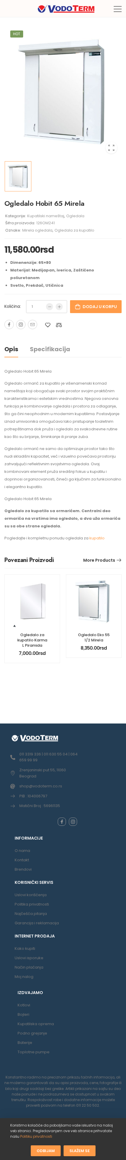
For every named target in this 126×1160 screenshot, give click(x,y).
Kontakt (22, 860)
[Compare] (59, 324)
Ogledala (75, 216)
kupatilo (97, 538)
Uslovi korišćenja (31, 895)
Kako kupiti (25, 948)
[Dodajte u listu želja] (48, 325)
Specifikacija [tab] (50, 349)
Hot (16, 33)
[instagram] (73, 822)
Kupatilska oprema (36, 1024)
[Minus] (49, 306)
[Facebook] (9, 324)
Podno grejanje (32, 1033)
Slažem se (79, 1150)
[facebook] (62, 822)
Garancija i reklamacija (37, 923)
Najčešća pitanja (31, 913)
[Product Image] (63, 92)
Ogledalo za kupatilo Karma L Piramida (32, 640)
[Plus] (59, 306)
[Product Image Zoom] (111, 148)
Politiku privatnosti (36, 1136)
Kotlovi (24, 1005)
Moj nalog (24, 976)
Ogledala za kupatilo (74, 230)
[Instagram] (20, 324)
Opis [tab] (11, 349)
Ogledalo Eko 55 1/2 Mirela (94, 637)
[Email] (32, 324)
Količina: (12, 306)
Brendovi (23, 869)
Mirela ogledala (37, 230)
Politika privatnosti (32, 904)
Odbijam (46, 1150)
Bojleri (23, 1014)
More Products (99, 560)
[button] (118, 9)
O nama (22, 850)
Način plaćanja (29, 967)
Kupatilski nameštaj (45, 216)
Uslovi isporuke (29, 958)
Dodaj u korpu (100, 307)
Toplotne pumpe (34, 1052)
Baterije (25, 1042)
